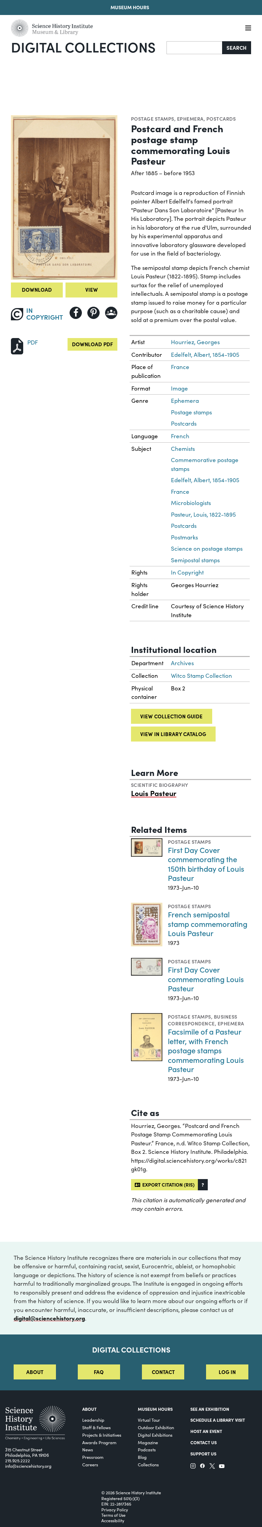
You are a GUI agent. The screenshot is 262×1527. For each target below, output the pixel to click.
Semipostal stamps (195, 560)
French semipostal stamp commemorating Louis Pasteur (207, 923)
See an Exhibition (209, 1409)
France (180, 367)
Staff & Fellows (96, 1427)
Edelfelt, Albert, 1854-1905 (205, 354)
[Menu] (248, 28)
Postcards (221, 118)
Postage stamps (152, 118)
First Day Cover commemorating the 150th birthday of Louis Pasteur (206, 863)
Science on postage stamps (207, 548)
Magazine (148, 1442)
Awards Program (99, 1442)
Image (179, 388)
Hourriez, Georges (195, 342)
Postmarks (184, 537)
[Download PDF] (17, 345)
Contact (163, 1371)
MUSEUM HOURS (155, 1409)
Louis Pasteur (153, 793)
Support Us (203, 1453)
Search (237, 47)
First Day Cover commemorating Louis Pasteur (206, 978)
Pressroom (92, 1457)
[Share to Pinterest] (93, 313)
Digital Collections (83, 46)
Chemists (183, 449)
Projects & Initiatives (101, 1435)
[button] (203, 1184)
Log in (227, 1371)
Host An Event (206, 1431)
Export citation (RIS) (167, 1184)
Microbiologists (191, 503)
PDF (32, 342)
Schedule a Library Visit (217, 1420)
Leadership (93, 1420)
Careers (90, 1464)
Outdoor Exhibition (156, 1427)
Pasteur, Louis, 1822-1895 (203, 514)
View (91, 289)
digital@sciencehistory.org (49, 1318)
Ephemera (190, 118)
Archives (182, 663)
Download (37, 289)
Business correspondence (202, 1020)
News (87, 1449)
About (34, 1371)
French (180, 436)
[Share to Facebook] (76, 313)
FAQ (99, 1371)
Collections (148, 1464)
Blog (142, 1457)
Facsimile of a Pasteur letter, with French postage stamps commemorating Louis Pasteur (206, 1050)
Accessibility (112, 1520)
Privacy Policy (114, 1509)
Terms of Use (113, 1515)
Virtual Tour (149, 1420)
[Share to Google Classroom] (111, 313)
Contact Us (203, 1442)
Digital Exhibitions (155, 1435)
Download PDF (92, 344)
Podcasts (147, 1449)
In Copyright (187, 572)
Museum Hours (130, 7)
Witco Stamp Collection (201, 675)
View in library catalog (173, 733)
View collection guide (171, 716)
